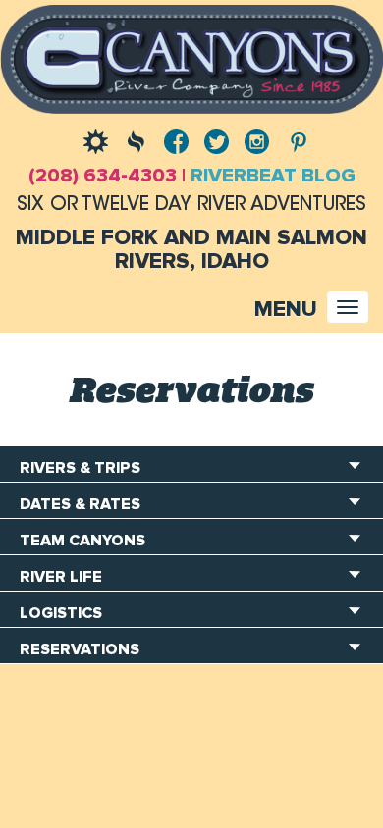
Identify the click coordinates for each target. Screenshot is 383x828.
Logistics (61, 613)
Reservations (79, 649)
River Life (61, 577)
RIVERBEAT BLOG (273, 175)
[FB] (171, 139)
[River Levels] (131, 139)
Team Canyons (82, 540)
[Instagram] (252, 139)
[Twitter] (211, 139)
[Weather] (91, 139)
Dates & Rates (80, 504)
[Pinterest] (292, 139)
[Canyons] (191, 57)
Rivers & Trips (80, 468)
